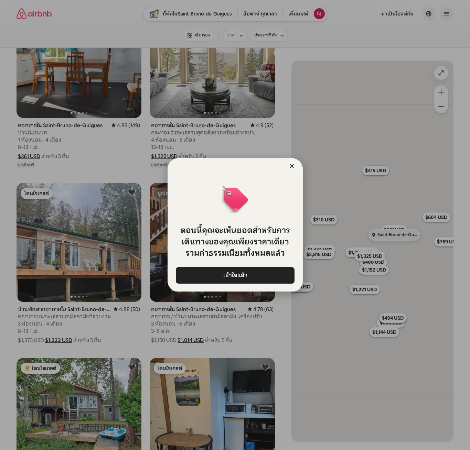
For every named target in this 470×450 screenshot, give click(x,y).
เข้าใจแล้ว (235, 275)
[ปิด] (292, 166)
